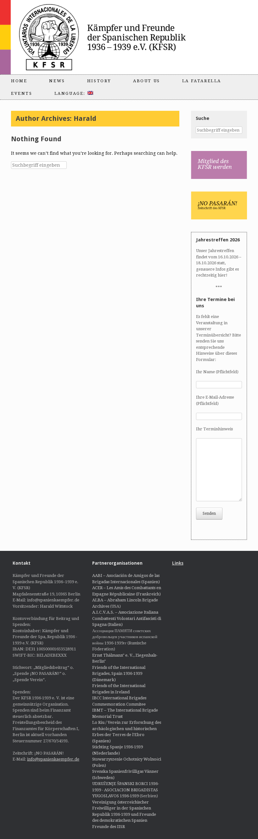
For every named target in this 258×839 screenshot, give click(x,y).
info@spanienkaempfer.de (53, 759)
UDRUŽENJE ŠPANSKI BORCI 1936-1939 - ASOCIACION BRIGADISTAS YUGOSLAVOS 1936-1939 (125, 789)
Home (19, 80)
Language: (70, 93)
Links (177, 563)
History (99, 80)
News (57, 80)
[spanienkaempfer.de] (112, 37)
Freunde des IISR (108, 826)
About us (146, 80)
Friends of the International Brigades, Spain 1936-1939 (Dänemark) (118, 673)
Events (21, 93)
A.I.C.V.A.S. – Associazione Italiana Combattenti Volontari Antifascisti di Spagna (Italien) (126, 618)
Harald (85, 118)
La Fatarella (201, 80)
